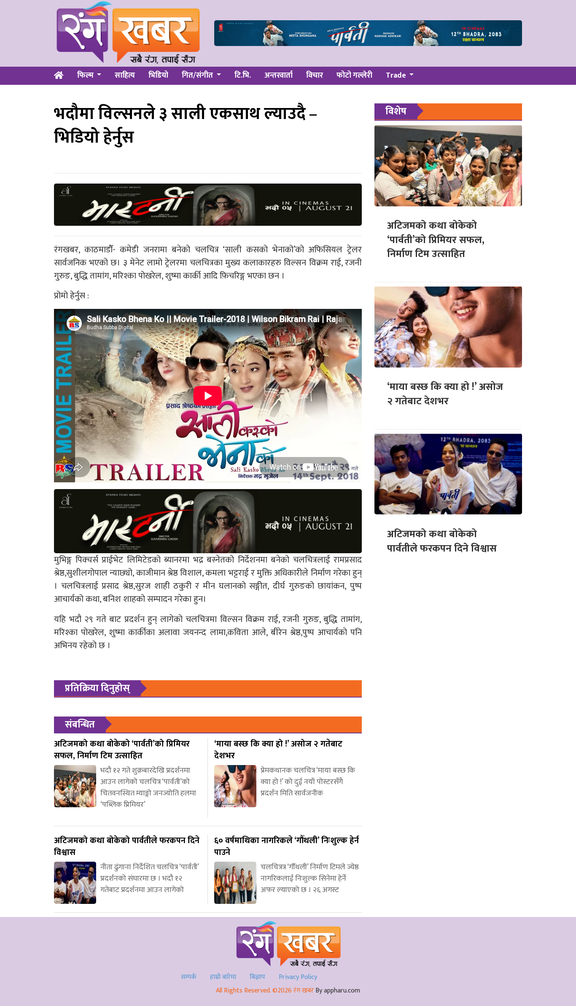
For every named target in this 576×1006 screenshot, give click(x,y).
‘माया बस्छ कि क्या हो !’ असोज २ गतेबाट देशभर (445, 394)
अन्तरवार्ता (278, 75)
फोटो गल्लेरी (354, 75)
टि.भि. (242, 75)
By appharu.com (337, 990)
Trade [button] (397, 75)
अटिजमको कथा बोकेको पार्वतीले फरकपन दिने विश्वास (442, 541)
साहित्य (125, 75)
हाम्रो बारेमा (223, 977)
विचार (314, 75)
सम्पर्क (188, 977)
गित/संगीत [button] (198, 75)
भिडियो (158, 75)
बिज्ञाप (257, 977)
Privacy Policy (298, 977)
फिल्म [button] (86, 75)
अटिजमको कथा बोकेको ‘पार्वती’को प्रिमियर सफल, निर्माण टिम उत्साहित (435, 239)
